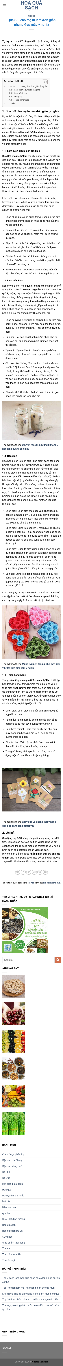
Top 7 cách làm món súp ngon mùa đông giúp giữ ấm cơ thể (31, 1280)
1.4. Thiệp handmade (20, 100)
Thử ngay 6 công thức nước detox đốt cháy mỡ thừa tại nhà (30, 1307)
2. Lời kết (10, 103)
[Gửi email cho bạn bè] (34, 872)
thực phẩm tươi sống (13, 1242)
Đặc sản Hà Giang (12, 1160)
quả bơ (6, 1213)
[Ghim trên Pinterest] (39, 872)
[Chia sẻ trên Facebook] (23, 872)
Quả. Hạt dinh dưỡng (13, 1219)
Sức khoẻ (7, 1236)
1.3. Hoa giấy (16, 96)
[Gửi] (58, 960)
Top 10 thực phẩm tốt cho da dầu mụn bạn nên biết (30, 1299)
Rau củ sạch (9, 1225)
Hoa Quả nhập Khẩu (13, 1195)
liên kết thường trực (51, 883)
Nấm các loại (9, 1207)
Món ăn (6, 1201)
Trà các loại (8, 1260)
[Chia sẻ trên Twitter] (28, 872)
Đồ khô (6, 1172)
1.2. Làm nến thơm (19, 93)
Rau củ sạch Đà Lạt (12, 1230)
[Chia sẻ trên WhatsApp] (17, 872)
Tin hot (31, 16)
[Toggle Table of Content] (43, 82)
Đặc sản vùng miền (12, 1166)
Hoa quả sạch (31, 5)
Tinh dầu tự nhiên (11, 1254)
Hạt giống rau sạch (12, 1183)
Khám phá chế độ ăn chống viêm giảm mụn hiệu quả (30, 1293)
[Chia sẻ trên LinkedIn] (45, 872)
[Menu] (4, 5)
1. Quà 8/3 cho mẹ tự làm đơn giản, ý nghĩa (26, 86)
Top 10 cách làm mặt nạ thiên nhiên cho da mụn (28, 1287)
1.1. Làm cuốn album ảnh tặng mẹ (25, 90)
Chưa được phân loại (13, 1154)
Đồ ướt (6, 1177)
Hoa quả (6, 1189)
